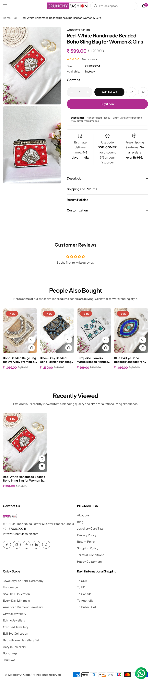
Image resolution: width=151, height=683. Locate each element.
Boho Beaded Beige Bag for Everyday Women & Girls (19, 360)
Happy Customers (89, 561)
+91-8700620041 (14, 529)
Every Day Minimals (16, 600)
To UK (81, 587)
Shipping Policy (87, 548)
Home (7, 18)
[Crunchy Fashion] (67, 5)
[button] (73, 59)
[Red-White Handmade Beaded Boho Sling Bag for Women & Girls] (25, 442)
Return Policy (86, 541)
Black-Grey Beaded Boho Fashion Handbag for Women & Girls (55, 360)
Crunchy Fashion (78, 30)
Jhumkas (9, 660)
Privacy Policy (86, 535)
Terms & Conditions (90, 555)
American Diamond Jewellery (23, 607)
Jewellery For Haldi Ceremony (23, 581)
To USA (82, 581)
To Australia (85, 600)
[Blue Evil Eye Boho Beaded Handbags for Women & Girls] (131, 330)
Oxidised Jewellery (15, 627)
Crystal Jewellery (14, 614)
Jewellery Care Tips (90, 528)
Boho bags (10, 653)
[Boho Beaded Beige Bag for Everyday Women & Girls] (20, 330)
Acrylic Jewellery (14, 647)
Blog (80, 522)
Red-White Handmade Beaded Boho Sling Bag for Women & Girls (24, 479)
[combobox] (113, 6)
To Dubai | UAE (87, 607)
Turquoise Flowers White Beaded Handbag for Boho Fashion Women (93, 360)
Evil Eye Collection (15, 633)
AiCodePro (28, 675)
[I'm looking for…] (95, 6)
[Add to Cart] (31, 347)
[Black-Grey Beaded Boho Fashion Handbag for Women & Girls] (57, 330)
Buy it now (107, 104)
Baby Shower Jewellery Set (21, 640)
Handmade (10, 587)
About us (83, 515)
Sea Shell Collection (16, 594)
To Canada (84, 594)
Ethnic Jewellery (14, 620)
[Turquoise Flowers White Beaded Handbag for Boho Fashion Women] (94, 330)
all (15, 18)
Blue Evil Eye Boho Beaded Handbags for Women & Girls (129, 360)
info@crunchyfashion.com (21, 534)
